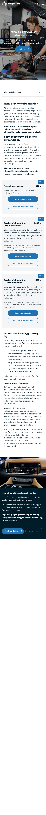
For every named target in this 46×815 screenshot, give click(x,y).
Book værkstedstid (23, 199)
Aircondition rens (12, 92)
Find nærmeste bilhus (23, 206)
